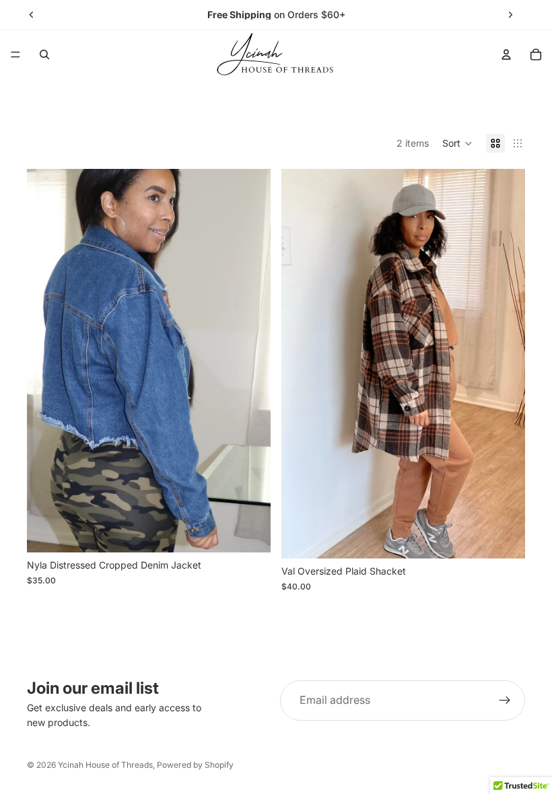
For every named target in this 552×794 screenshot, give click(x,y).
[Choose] (250, 532)
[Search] (44, 54)
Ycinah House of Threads (105, 765)
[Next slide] (510, 15)
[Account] (506, 54)
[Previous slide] (31, 15)
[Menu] (15, 54)
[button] (457, 143)
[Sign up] (505, 700)
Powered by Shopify (195, 765)
